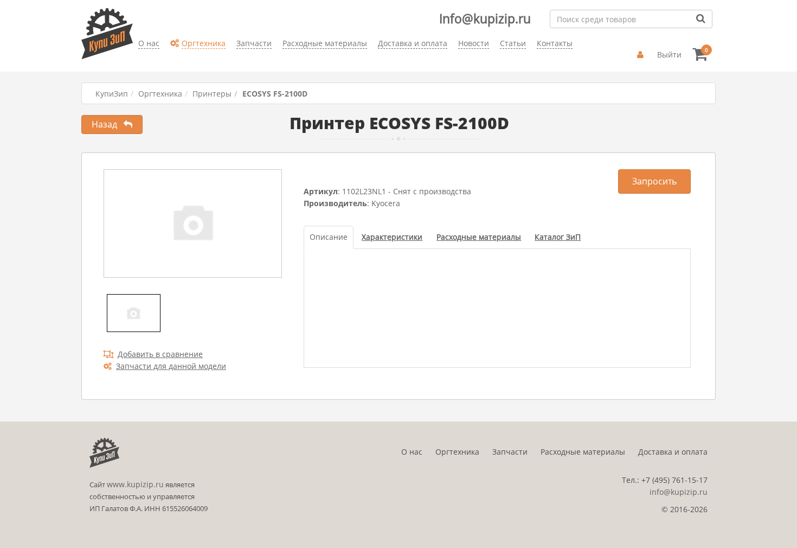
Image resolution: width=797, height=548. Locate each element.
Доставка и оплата (673, 452)
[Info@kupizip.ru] (138, 60)
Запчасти (510, 452)
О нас (411, 452)
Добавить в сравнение (160, 354)
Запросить (654, 181)
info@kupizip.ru (679, 492)
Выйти (669, 54)
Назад (108, 124)
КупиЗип (111, 93)
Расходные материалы (583, 452)
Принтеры (212, 93)
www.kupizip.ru (135, 484)
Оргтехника (160, 93)
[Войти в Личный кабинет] (642, 55)
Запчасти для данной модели (171, 366)
